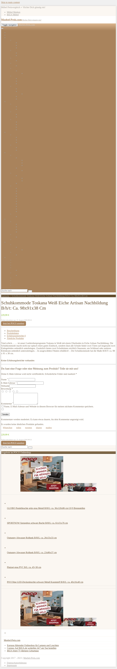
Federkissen (23, 224)
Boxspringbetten (25, 81)
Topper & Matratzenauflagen (31, 99)
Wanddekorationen (26, 247)
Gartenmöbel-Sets (26, 42)
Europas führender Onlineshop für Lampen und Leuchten (33, 645)
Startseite (5, 296)
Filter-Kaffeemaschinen (34, 163)
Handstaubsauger (32, 180)
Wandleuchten (19, 262)
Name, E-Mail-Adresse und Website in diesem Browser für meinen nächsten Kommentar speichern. (49, 406)
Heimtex (11, 219)
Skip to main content (10, 2)
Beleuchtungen (13, 257)
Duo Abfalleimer (25, 188)
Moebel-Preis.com (26, 25)
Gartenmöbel (18, 40)
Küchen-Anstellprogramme (25, 111)
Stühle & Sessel (20, 58)
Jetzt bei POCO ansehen (13, 323)
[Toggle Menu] (2, 28)
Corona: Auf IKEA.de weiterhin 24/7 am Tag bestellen (31, 648)
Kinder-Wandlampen (27, 275)
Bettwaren (23, 83)
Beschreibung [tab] (13, 330)
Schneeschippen (25, 142)
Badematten (23, 237)
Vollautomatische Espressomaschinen (41, 165)
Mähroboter (23, 140)
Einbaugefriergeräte (27, 129)
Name (4, 379)
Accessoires (12, 242)
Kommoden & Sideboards (24, 63)
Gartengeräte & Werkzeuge (25, 134)
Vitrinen (22, 71)
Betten (15, 76)
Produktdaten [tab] (13, 333)
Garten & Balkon (14, 132)
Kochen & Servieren (22, 155)
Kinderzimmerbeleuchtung (25, 273)
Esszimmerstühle (25, 60)
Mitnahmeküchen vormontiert (31, 106)
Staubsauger (23, 175)
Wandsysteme (30, 250)
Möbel (10, 37)
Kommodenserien (26, 65)
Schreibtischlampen (27, 270)
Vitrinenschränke (31, 73)
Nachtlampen (19, 283)
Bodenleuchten (19, 265)
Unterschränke (24, 117)
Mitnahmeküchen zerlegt (29, 109)
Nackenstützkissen (26, 232)
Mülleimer (23, 209)
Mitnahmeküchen (20, 104)
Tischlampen (18, 267)
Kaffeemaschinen (26, 157)
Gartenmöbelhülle (26, 45)
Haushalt (11, 152)
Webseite (5, 386)
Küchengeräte (24, 168)
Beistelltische (24, 55)
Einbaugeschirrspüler (27, 127)
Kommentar (7, 403)
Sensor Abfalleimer (27, 196)
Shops (9, 35)
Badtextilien (18, 234)
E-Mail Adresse (9, 383)
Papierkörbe (23, 198)
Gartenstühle (24, 147)
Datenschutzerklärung (17, 663)
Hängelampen (19, 260)
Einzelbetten (23, 78)
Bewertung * (7, 389)
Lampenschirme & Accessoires (26, 285)
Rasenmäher (23, 137)
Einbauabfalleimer (26, 191)
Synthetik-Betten (25, 229)
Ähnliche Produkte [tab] (15, 338)
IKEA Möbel (13, 14)
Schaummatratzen (26, 91)
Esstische (22, 53)
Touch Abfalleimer (26, 204)
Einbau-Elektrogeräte (22, 119)
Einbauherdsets (25, 122)
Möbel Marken (13, 12)
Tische (15, 50)
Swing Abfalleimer (26, 201)
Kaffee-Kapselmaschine (35, 160)
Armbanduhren (19, 252)
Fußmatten (17, 239)
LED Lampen (19, 280)
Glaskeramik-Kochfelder (29, 124)
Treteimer (22, 206)
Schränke (17, 68)
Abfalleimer (18, 186)
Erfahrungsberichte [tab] (16, 336)
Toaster (27, 170)
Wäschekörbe (24, 216)
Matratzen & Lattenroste (23, 86)
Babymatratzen (25, 96)
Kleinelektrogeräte (21, 173)
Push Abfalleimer (26, 193)
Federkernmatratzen (27, 88)
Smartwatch (23, 255)
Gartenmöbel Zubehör (28, 48)
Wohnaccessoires (20, 244)
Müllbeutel (23, 211)
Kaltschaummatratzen (33, 94)
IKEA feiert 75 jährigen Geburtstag (23, 651)
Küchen (10, 101)
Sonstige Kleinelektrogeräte (30, 183)
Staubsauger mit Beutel (34, 178)
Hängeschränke (25, 114)
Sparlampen (18, 278)
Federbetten (23, 227)
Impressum (12, 665)
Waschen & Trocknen (22, 214)
